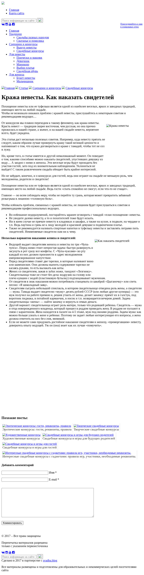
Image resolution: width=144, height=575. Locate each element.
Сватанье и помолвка (30, 40)
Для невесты (17, 54)
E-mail (53, 479)
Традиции (15, 34)
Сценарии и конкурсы (23, 44)
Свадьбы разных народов (32, 37)
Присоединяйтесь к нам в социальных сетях (131, 25)
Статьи (23, 88)
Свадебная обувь (27, 71)
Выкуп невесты (26, 47)
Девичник (22, 61)
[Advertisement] (56, 374)
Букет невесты (25, 77)
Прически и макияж (29, 57)
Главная (14, 9)
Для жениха (16, 74)
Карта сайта (16, 13)
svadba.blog (50, 560)
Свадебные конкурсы (30, 50)
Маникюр (22, 64)
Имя (51, 472)
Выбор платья (25, 67)
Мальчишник (24, 81)
